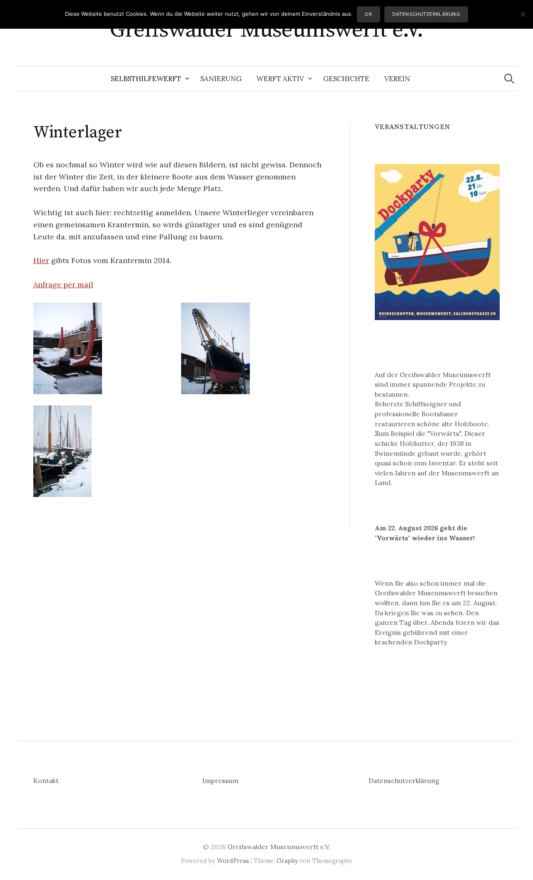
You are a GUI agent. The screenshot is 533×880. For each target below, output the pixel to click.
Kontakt (46, 780)
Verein (397, 78)
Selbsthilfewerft (146, 78)
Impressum (220, 780)
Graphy (287, 861)
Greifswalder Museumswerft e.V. (266, 30)
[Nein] (522, 14)
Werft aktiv (280, 78)
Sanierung (221, 78)
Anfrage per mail (63, 284)
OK (368, 14)
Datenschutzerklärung (404, 780)
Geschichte (346, 78)
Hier (41, 260)
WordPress (233, 861)
